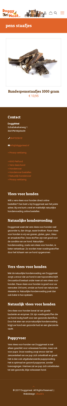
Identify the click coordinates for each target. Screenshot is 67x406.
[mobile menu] (62, 13)
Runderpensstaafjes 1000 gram (33, 91)
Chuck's (40, 394)
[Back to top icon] (33, 386)
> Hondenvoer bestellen (19, 172)
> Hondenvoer (15, 168)
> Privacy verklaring (17, 152)
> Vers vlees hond (16, 165)
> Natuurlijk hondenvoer (19, 176)
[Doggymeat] (24, 13)
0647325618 (16, 138)
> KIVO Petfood (15, 161)
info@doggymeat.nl (19, 145)
